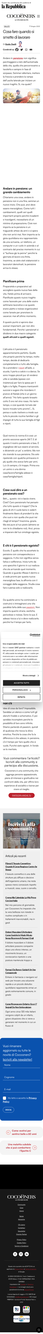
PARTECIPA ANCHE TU (21, 795)
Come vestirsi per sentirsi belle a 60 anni (24, 1132)
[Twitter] (21, 49)
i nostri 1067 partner (17, 648)
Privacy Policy (21, 1240)
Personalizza (20, 690)
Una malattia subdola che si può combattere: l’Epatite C (17, 1147)
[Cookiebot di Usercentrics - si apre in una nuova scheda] (30, 635)
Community (21, 1205)
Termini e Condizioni (21, 1246)
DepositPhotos (29, 1290)
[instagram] (21, 1254)
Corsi (21, 1208)
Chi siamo (21, 1225)
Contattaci (21, 1228)
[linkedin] (27, 1254)
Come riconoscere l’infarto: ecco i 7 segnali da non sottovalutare (21, 1005)
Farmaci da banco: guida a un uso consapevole (20, 971)
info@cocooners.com (22, 1297)
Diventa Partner (21, 1234)
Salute (7, 26)
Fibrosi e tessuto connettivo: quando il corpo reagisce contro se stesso (21, 866)
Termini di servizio (30, 1269)
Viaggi (21, 1211)
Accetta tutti (21, 683)
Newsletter (21, 1231)
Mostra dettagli (29, 676)
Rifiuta (21, 697)
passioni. (30, 607)
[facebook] (15, 1254)
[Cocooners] (21, 17)
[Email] (31, 49)
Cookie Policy (21, 1243)
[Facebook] (17, 49)
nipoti (21, 367)
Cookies (23, 1284)
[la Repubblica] (14, 6)
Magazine (21, 1219)
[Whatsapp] (26, 49)
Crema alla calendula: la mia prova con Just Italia (20, 899)
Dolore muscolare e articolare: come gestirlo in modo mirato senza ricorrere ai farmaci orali (19, 935)
